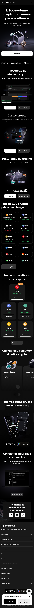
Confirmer (10, 601)
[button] (17, 534)
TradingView (19, 191)
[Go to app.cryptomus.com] (10, 2)
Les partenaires (24, 601)
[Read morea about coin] (10, 63)
